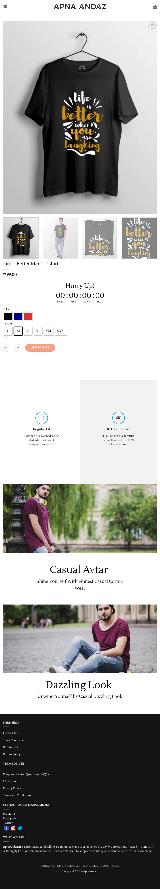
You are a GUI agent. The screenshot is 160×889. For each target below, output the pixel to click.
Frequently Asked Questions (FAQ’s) (26, 774)
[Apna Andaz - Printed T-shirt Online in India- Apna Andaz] (80, 6)
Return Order (11, 747)
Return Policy (11, 754)
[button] (5, 6)
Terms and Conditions (17, 795)
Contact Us (10, 733)
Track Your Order (14, 740)
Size (6, 324)
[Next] (148, 117)
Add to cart (40, 347)
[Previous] (11, 117)
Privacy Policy (12, 788)
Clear (7, 337)
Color (6, 309)
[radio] (8, 316)
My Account (11, 781)
